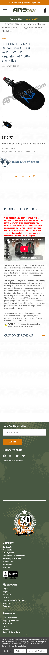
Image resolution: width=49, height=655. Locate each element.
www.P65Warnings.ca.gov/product (21, 326)
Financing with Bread (12, 558)
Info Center (8, 623)
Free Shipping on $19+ (32, 3)
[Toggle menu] (5, 10)
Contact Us (7, 547)
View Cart (7, 594)
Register (6, 591)
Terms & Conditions (11, 632)
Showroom (7, 564)
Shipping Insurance (11, 620)
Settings (7, 651)
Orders (6, 597)
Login (5, 589)
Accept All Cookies (37, 651)
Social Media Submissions (14, 555)
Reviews (6, 567)
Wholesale (7, 550)
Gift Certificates (10, 617)
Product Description (20, 209)
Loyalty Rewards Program (14, 600)
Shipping (6, 603)
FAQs (5, 626)
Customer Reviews (18, 335)
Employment (8, 553)
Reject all (20, 651)
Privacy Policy (9, 561)
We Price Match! (15, 3)
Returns (6, 606)
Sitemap (6, 629)
